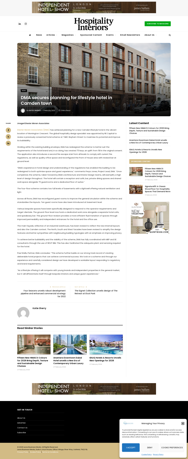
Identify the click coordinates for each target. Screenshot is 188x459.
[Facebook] (8, 130)
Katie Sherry (35, 110)
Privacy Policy (158, 454)
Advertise (21, 423)
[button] (183, 423)
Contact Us (22, 427)
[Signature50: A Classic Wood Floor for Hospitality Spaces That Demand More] (136, 189)
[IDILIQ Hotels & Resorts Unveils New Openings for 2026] (106, 344)
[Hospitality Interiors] (94, 23)
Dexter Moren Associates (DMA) (33, 130)
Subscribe (21, 432)
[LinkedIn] (8, 143)
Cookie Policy (146, 454)
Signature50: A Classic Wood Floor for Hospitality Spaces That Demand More (157, 189)
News (39, 35)
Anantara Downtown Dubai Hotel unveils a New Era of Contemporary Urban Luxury (68, 360)
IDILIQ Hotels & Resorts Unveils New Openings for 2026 (105, 359)
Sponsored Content (91, 35)
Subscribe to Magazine (158, 24)
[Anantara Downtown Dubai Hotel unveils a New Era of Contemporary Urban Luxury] (70, 344)
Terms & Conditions (50, 452)
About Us (149, 35)
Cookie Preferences (172, 447)
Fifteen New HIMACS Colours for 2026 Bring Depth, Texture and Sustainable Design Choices (32, 362)
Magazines (68, 35)
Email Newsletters (130, 35)
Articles (50, 35)
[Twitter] (8, 136)
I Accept (130, 447)
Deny (149, 447)
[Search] (169, 35)
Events (110, 35)
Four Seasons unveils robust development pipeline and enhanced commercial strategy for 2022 (43, 293)
